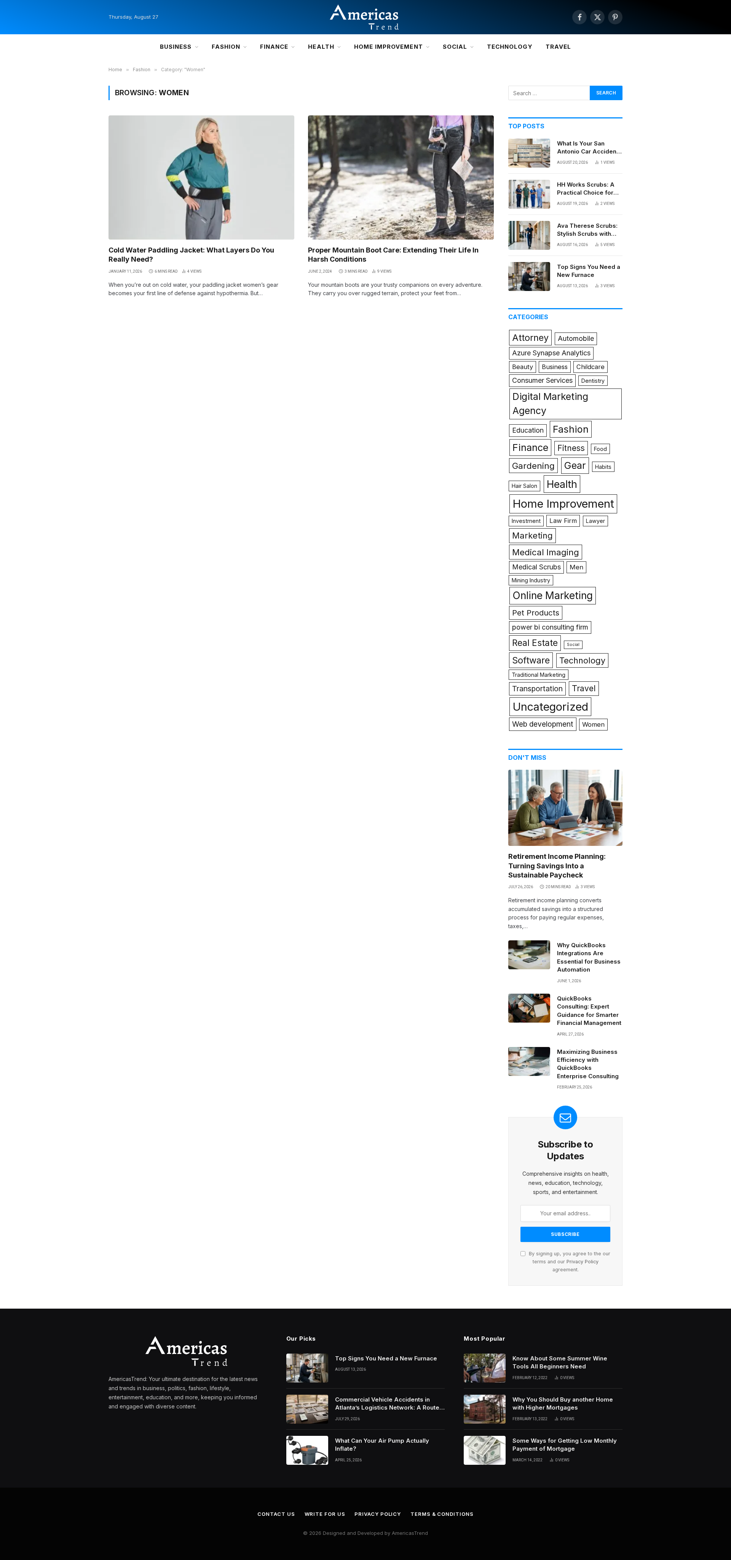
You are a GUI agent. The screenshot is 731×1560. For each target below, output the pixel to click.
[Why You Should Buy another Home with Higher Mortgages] (485, 1409)
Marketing (532, 535)
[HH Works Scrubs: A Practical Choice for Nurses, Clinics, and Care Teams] (529, 194)
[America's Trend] (365, 17)
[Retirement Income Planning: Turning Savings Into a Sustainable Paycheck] (565, 808)
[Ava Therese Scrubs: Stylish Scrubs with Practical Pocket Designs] (529, 235)
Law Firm (563, 520)
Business (176, 46)
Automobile (576, 338)
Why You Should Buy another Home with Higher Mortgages (562, 1403)
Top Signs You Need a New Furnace (588, 270)
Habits (603, 467)
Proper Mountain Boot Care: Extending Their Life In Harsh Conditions (393, 254)
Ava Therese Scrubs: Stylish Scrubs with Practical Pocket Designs (587, 230)
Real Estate (535, 643)
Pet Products (535, 612)
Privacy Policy (583, 1261)
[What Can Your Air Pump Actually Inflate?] (307, 1450)
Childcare (590, 367)
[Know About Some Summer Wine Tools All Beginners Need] (485, 1368)
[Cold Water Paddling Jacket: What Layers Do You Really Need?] (201, 177)
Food (600, 449)
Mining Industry (531, 580)
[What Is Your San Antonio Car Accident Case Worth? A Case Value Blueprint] (529, 153)
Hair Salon (524, 486)
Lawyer (595, 521)
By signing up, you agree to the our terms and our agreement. (568, 1262)
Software (531, 660)
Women (593, 724)
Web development (542, 724)
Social (455, 46)
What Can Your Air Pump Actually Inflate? (382, 1444)
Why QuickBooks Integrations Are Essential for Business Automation (589, 957)
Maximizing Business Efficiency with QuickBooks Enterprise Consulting (588, 1064)
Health (321, 46)
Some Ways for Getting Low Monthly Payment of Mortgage (564, 1444)
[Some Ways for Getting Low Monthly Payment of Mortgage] (485, 1450)
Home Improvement (388, 46)
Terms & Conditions (441, 1514)
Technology (510, 46)
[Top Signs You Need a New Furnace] (529, 276)
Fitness (571, 448)
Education (528, 430)
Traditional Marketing (538, 674)
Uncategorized (550, 706)
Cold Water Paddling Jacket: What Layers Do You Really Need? (191, 254)
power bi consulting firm (550, 627)
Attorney (530, 337)
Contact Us (276, 1514)
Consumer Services (542, 380)
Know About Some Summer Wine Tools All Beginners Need (559, 1362)
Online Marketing (552, 595)
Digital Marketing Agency (550, 404)
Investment (526, 521)
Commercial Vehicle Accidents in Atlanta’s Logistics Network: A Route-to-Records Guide (388, 1404)
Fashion (226, 46)
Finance (274, 46)
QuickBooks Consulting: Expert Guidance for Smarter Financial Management (589, 1010)
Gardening (533, 465)
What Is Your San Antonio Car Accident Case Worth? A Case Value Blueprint (587, 148)
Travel (558, 46)
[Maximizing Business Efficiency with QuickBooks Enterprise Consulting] (529, 1061)
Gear (575, 465)
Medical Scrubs (536, 567)
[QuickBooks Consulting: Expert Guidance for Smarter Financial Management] (529, 1008)
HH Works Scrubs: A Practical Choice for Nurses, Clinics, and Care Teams (585, 189)
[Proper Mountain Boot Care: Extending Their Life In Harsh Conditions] (401, 177)
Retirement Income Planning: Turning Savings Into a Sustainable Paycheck (557, 865)
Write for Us (325, 1514)
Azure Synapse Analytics (551, 353)
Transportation (537, 688)
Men (576, 567)
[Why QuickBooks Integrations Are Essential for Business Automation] (529, 954)
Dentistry (593, 380)
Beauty (522, 367)
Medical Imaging (545, 552)
